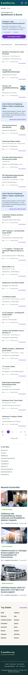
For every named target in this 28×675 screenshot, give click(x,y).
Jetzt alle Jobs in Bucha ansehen (17, 119)
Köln (15, 616)
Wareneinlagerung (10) (21, 44)
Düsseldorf (4, 623)
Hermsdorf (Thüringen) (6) (8, 458)
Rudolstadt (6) (4, 461)
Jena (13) (3, 453)
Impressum (22, 666)
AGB (17, 666)
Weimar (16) (4, 450)
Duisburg (3, 638)
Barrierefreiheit (20, 664)
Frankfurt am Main (6, 620)
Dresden (16, 630)
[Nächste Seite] (25, 434)
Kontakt (7, 664)
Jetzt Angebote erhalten (14, 36)
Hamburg (16, 612)
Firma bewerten (22, 63)
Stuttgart (16, 620)
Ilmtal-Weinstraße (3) (6, 472)
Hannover (3, 634)
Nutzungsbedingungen (9, 666)
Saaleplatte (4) (5, 463)
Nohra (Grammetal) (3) (7, 469)
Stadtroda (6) (4, 455)
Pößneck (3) (4, 466)
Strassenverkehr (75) (6, 44)
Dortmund (4, 627)
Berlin (2, 612)
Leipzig (16, 623)
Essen (16, 627)
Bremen (3, 630)
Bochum (16, 638)
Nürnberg (16, 634)
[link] (14, 58)
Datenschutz (13, 664)
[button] (22, 3)
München (3, 616)
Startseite (3, 8)
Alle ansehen (23, 607)
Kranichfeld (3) (5, 474)
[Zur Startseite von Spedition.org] (7, 3)
